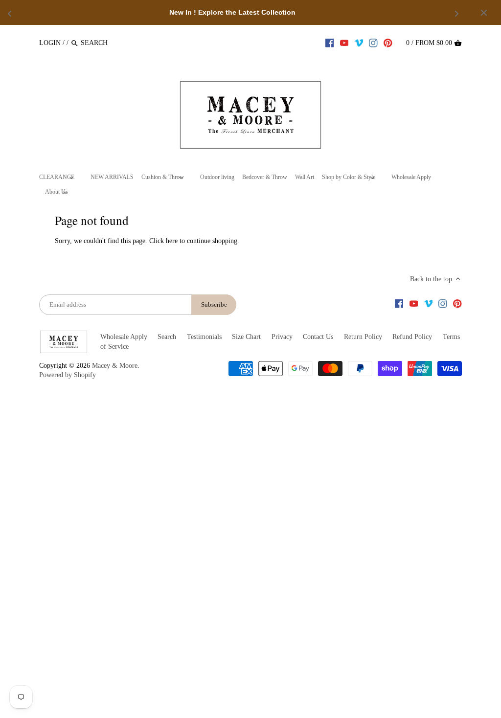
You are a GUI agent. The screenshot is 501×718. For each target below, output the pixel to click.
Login (50, 42)
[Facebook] (329, 42)
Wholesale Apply (123, 336)
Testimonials (204, 336)
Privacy (282, 336)
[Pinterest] (388, 42)
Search (167, 336)
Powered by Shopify (67, 375)
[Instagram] (373, 42)
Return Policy (363, 336)
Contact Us (318, 336)
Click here (163, 241)
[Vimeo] (359, 42)
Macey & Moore (114, 365)
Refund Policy (412, 336)
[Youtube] (344, 42)
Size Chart (246, 336)
